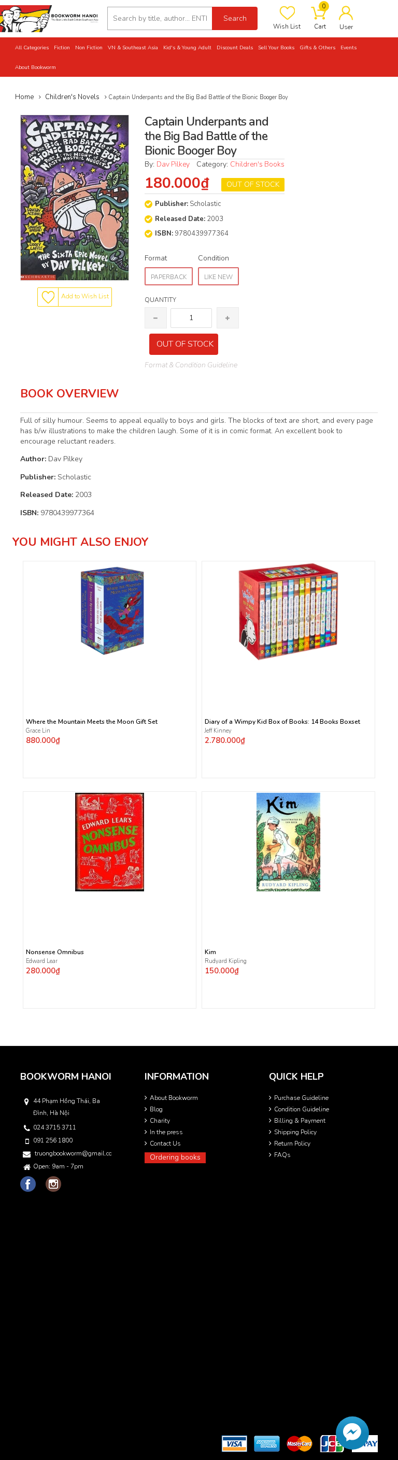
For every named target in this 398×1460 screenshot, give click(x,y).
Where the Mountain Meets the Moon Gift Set (92, 722)
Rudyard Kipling (226, 961)
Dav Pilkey (173, 164)
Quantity (160, 300)
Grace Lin (38, 731)
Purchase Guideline (301, 1098)
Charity (160, 1121)
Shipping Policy (295, 1132)
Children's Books (257, 164)
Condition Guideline (301, 1109)
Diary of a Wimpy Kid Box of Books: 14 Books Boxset (282, 722)
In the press (166, 1132)
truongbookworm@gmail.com (73, 1153)
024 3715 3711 (54, 1127)
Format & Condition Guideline (191, 365)
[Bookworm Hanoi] (50, 18)
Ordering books (175, 1157)
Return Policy (292, 1143)
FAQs (282, 1155)
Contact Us (165, 1143)
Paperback (169, 277)
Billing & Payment (299, 1121)
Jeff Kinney (218, 731)
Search (235, 18)
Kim (210, 952)
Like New (218, 277)
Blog (156, 1109)
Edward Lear (42, 961)
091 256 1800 (53, 1140)
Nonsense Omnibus (55, 952)
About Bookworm (174, 1098)
